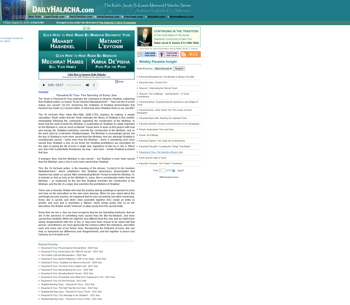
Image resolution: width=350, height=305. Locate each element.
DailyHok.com (156, 16)
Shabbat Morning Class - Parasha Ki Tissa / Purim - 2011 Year (71, 291)
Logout (6, 41)
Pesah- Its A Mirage (148, 135)
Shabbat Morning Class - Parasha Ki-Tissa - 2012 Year (68, 284)
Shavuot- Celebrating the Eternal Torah (158, 88)
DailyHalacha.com (175, 7)
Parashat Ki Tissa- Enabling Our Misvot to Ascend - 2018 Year (71, 262)
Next (180, 170)
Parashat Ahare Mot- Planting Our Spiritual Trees (163, 118)
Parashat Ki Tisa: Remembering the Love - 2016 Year (67, 270)
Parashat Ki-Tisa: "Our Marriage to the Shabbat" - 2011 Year (70, 295)
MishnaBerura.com (182, 16)
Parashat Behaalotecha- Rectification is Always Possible (166, 77)
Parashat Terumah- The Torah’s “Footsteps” (161, 163)
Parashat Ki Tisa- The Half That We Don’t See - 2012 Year (69, 288)
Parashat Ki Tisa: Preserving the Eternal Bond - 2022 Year (69, 248)
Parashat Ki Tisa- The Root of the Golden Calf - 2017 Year (69, 266)
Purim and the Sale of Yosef (152, 158)
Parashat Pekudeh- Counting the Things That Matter (164, 146)
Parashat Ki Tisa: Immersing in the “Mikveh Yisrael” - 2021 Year (72, 251)
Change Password (12, 38)
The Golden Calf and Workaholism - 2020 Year (63, 255)
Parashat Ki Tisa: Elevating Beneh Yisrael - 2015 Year (67, 273)
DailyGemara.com (108, 16)
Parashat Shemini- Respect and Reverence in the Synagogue (169, 124)
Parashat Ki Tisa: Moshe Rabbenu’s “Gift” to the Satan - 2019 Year (73, 259)
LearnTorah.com (54, 16)
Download (43, 92)
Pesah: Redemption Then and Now (156, 129)
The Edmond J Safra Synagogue (117, 22)
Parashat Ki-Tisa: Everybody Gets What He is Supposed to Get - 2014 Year (78, 277)
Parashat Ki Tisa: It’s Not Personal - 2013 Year (63, 280)
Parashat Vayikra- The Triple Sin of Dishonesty (162, 141)
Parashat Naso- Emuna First (153, 82)
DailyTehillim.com (80, 16)
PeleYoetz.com (133, 16)
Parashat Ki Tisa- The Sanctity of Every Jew (161, 152)
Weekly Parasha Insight (158, 62)
